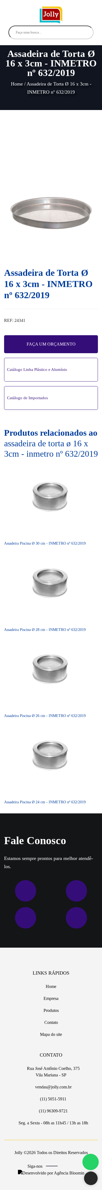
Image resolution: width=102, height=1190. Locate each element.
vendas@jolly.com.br (53, 1087)
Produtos (51, 1010)
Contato (51, 1022)
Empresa (51, 998)
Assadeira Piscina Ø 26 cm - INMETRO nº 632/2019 (45, 716)
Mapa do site (51, 1034)
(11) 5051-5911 (52, 1099)
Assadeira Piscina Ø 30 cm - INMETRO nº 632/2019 (45, 543)
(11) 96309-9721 (53, 1111)
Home (17, 84)
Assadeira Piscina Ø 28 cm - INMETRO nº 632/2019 (45, 630)
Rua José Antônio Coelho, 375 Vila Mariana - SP (53, 1071)
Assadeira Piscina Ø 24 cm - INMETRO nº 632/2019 (45, 802)
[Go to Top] (91, 1179)
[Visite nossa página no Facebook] (65, 1166)
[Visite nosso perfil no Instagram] (73, 1166)
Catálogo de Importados (27, 398)
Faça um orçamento (51, 344)
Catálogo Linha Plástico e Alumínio (37, 369)
